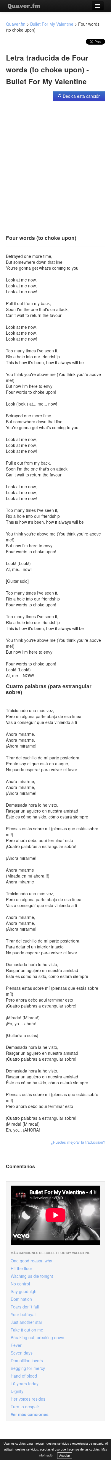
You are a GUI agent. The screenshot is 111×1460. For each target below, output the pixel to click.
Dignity (17, 1391)
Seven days (22, 1353)
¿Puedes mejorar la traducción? (78, 1142)
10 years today (24, 1383)
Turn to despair (25, 1406)
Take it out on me (27, 1330)
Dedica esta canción (81, 96)
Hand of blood (24, 1376)
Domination (21, 1299)
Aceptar (64, 1455)
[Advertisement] (55, 168)
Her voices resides (28, 1399)
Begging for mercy (28, 1368)
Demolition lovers (27, 1360)
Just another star (26, 1322)
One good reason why (31, 1261)
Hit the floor (21, 1268)
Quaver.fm (23, 5)
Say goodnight (24, 1291)
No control (20, 1284)
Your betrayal (23, 1314)
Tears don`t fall (25, 1307)
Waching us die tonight (32, 1276)
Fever (16, 1345)
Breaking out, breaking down (37, 1337)
